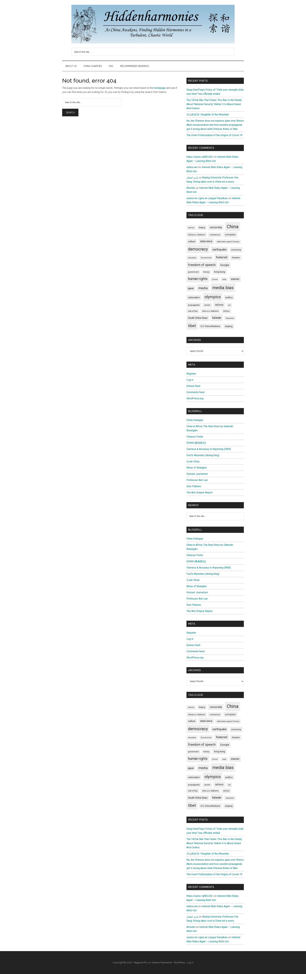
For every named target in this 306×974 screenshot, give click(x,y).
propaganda (194, 305)
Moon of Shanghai (196, 467)
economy (236, 249)
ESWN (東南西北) (196, 442)
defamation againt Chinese (228, 241)
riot (229, 305)
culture (191, 241)
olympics (212, 296)
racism (207, 305)
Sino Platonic (193, 486)
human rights (198, 279)
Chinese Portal (194, 436)
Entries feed (193, 386)
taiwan (216, 318)
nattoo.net (191, 167)
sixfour (226, 311)
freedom (236, 257)
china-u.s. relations (196, 235)
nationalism (194, 297)
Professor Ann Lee (197, 480)
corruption (230, 234)
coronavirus (215, 235)
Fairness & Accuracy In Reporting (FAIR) (208, 449)
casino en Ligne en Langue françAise (206, 198)
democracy (198, 249)
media (203, 288)
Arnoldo (190, 187)
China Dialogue (194, 420)
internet (235, 279)
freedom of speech (202, 265)
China (232, 226)
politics (229, 297)
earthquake (219, 249)
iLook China (192, 461)
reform (219, 304)
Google (224, 265)
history (206, 272)
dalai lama (206, 241)
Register (191, 373)
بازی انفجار (192, 177)
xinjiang (229, 326)
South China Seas (198, 317)
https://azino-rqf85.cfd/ (199, 156)
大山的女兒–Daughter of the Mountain (207, 114)
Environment (206, 258)
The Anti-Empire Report (199, 492)
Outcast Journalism (197, 473)
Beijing (202, 227)
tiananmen (230, 318)
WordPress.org (194, 398)
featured (221, 257)
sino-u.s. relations (210, 311)
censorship (216, 227)
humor (215, 279)
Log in (189, 379)
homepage (160, 87)
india (224, 279)
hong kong (219, 271)
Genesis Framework (162, 962)
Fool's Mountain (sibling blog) (202, 455)
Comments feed (195, 392)
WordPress (179, 962)
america (191, 228)
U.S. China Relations (210, 326)
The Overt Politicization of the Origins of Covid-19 (214, 135)
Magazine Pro (141, 962)
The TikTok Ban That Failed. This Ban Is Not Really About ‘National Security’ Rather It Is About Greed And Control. (214, 104)
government (193, 272)
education (192, 258)
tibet (192, 326)
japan (191, 288)
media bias (223, 287)
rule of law (193, 311)
